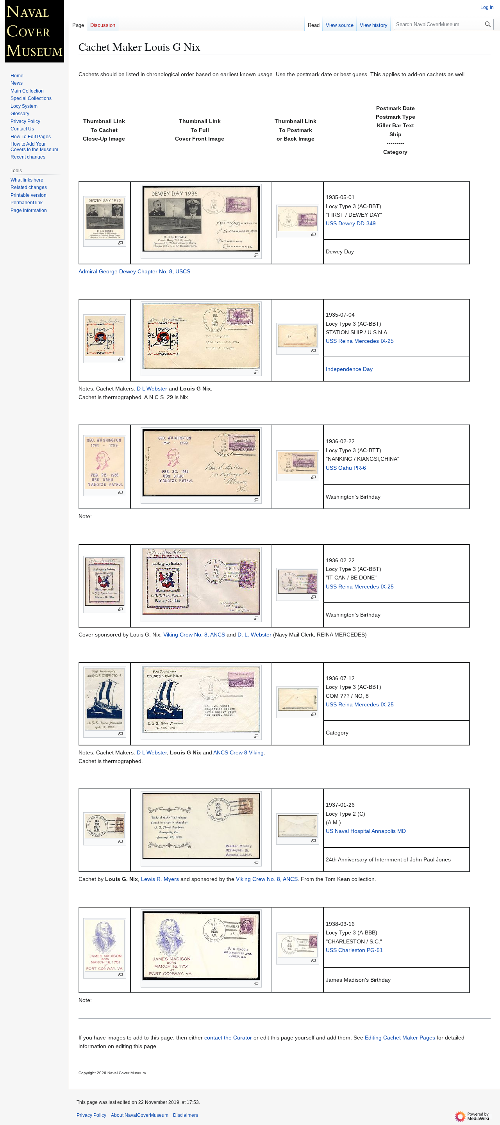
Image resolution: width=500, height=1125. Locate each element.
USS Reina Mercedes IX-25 (360, 341)
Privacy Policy (91, 1115)
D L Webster (152, 388)
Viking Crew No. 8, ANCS (194, 634)
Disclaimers (185, 1115)
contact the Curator (228, 1037)
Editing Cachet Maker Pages (400, 1037)
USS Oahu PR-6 (346, 468)
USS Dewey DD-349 (351, 223)
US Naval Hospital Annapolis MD (366, 831)
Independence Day (349, 369)
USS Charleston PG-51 (354, 950)
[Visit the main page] (34, 31)
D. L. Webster (254, 634)
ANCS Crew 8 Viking (238, 752)
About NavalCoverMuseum (139, 1115)
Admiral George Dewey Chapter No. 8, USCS (134, 271)
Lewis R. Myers (160, 879)
